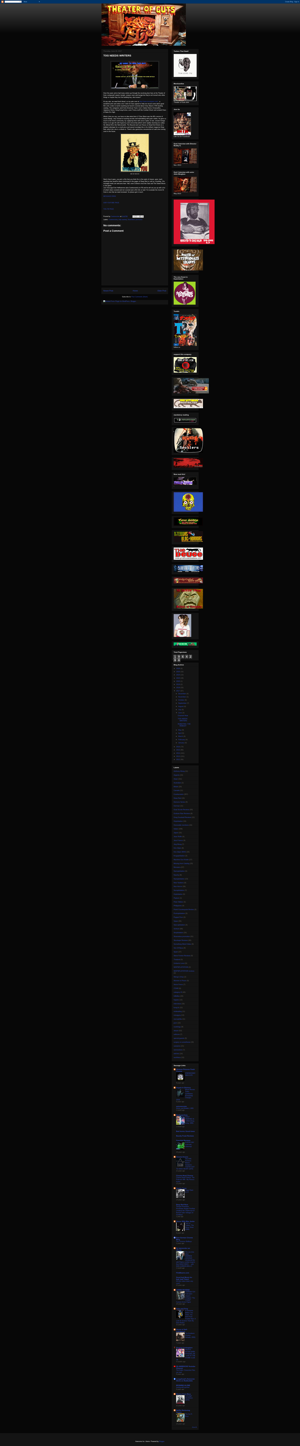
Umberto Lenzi (179, 963)
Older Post (161, 291)
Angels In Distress (183, 1088)
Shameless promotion (135, 219)
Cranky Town (181, 1188)
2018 (178, 687)
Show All (194, 1427)
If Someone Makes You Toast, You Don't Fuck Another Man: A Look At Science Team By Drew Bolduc (186, 1317)
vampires (177, 1046)
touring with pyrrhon (182, 1387)
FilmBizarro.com (182, 1273)
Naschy (176, 875)
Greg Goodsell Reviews (182, 817)
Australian (177, 783)
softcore (177, 1034)
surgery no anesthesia (182, 1042)
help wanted (123, 219)
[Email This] (133, 216)
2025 (178, 672)
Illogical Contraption (184, 1348)
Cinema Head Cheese (184, 1176)
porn (175, 1023)
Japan (176, 833)
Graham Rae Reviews (182, 813)
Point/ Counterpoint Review (184, 909)
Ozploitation (178, 894)
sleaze (176, 1031)
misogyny (177, 1015)
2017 (178, 691)
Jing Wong (178, 844)
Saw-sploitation (179, 925)
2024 (178, 675)
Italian (176, 829)
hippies (176, 1000)
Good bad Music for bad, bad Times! (184, 1278)
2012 (178, 759)
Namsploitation (179, 871)
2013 (178, 756)
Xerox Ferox (178, 984)
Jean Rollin (178, 836)
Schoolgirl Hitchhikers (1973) (189, 1398)
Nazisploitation (179, 879)
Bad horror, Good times (185, 1131)
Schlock (176, 929)
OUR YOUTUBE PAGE (111, 203)
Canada (177, 790)
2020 (178, 681)
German (177, 806)
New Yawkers (179, 883)
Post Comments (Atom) (139, 297)
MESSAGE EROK (109, 196)
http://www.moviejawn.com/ (148, 101)
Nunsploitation (179, 890)
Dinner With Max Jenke (185, 1221)
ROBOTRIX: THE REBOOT (184, 725)
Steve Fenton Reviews (182, 956)
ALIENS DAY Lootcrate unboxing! (189, 1144)
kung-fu (176, 1007)
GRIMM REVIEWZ (183, 1290)
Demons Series (179, 802)
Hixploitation (178, 821)
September (182, 703)
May (180, 730)
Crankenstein (113, 219)
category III (178, 992)
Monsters (177, 867)
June (180, 713)
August (181, 706)
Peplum (176, 898)
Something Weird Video (182, 944)
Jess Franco (178, 840)
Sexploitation (178, 932)
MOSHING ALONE (183, 1385)
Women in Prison (180, 980)
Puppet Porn (178, 917)
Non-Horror (178, 886)
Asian (176, 779)
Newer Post (108, 291)
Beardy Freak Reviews (185, 1136)
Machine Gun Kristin (181, 860)
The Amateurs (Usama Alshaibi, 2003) (190, 1335)
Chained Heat (183, 715)
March (180, 736)
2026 (178, 668)
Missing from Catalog (181, 863)
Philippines (178, 906)
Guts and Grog (182, 1309)
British (176, 787)
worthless (177, 1057)
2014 (178, 753)
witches (176, 1053)
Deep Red (177, 798)
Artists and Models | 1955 (184, 1108)
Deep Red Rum (182, 1205)
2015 (178, 750)
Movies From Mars (183, 1394)
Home (135, 291)
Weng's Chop (179, 977)
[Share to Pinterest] (142, 216)
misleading (178, 1011)
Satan (176, 921)
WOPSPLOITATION (181, 967)
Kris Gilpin (177, 848)
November (182, 697)
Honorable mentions (181, 825)
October (181, 700)
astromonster (181, 1106)
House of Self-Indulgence (182, 1330)
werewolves (178, 1050)
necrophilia (178, 1019)
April (180, 733)
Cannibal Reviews (183, 1140)
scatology (177, 1027)
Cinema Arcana (182, 1157)
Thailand (177, 959)
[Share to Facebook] (140, 216)
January (181, 743)
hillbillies (177, 996)
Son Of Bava (178, 948)
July (180, 709)
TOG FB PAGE (108, 209)
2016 (178, 747)
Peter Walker (178, 902)
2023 (178, 678)
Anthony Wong (179, 771)
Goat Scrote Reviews (181, 809)
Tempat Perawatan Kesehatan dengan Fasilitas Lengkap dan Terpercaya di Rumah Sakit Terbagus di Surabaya (185, 1211)
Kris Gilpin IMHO (180, 852)
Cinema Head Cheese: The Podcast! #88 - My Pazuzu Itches (185, 1179)
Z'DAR (176, 988)
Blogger (161, 1441)
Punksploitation (179, 913)
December (182, 694)
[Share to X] (138, 216)
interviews (177, 1004)
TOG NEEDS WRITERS (182, 720)
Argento (177, 775)
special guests (179, 1038)
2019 (178, 684)
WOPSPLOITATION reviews (184, 971)
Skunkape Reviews (181, 940)
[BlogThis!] (136, 216)
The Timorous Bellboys (184, 1241)
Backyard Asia (182, 1115)
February (182, 739)
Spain (176, 952)
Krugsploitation (179, 856)
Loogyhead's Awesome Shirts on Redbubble (185, 1380)
